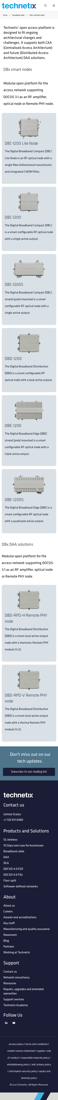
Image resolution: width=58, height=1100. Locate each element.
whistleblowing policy (18, 1064)
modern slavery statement (21, 1051)
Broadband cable (18, 15)
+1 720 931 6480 (13, 820)
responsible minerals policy (35, 1058)
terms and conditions (36, 1044)
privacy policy (16, 1044)
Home (5, 15)
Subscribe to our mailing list (29, 771)
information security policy (23, 1071)
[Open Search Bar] (45, 5)
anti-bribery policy (41, 1064)
